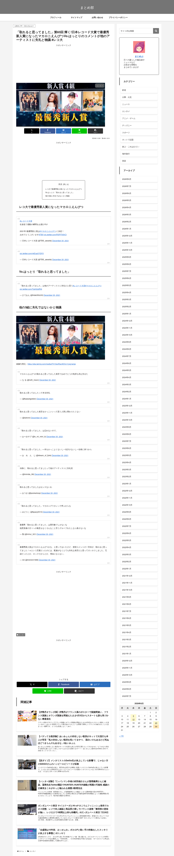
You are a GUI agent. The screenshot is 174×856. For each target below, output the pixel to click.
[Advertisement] (63, 63)
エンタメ (22, 635)
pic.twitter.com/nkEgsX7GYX (32, 253)
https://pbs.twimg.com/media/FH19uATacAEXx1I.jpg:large (52, 364)
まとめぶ (139, 56)
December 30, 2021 (60, 240)
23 (156, 723)
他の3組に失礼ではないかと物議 (57, 195)
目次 (60, 184)
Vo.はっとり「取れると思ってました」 (59, 192)
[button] (95, 131)
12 (133, 719)
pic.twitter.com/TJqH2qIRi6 (31, 289)
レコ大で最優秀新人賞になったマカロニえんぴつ (63, 189)
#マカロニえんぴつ (48, 231)
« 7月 (121, 736)
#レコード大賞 (26, 221)
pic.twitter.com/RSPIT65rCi (55, 234)
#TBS (41, 234)
